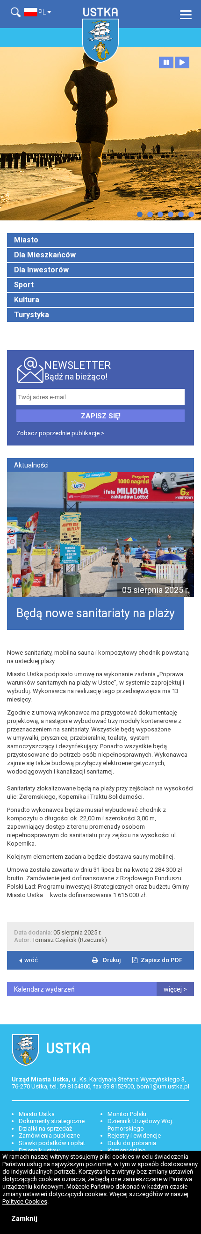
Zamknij (24, 1218)
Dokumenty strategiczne (52, 1120)
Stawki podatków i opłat (52, 1142)
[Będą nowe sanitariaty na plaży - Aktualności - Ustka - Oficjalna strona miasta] (100, 35)
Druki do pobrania (132, 1142)
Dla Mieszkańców (45, 254)
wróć (31, 960)
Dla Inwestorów (41, 269)
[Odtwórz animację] (182, 62)
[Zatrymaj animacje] (166, 62)
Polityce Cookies (24, 1201)
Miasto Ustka (37, 1113)
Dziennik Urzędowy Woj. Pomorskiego (140, 1124)
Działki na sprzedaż (45, 1128)
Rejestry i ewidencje (134, 1135)
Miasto (26, 239)
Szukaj (17, 12)
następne (140, 214)
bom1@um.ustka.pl (162, 1086)
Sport (24, 284)
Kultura (26, 299)
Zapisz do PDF (161, 960)
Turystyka (31, 314)
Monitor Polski (127, 1113)
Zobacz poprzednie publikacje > (60, 433)
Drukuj (112, 960)
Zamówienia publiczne (49, 1135)
